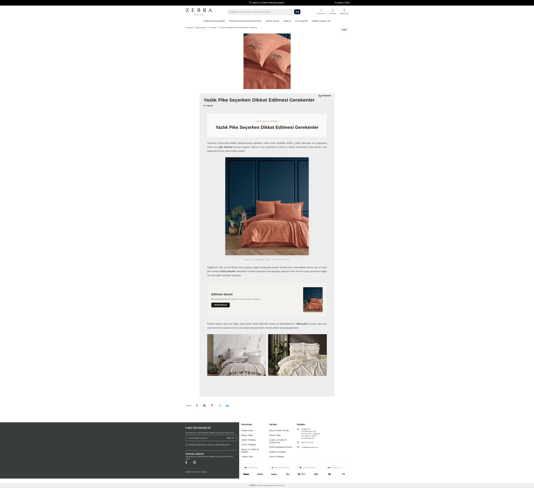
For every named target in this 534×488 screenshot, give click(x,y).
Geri (344, 30)
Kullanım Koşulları (277, 452)
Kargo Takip (247, 435)
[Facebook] (188, 464)
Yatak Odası (272, 21)
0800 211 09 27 (307, 442)
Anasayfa (189, 27)
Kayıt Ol (230, 438)
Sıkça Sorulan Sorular (279, 430)
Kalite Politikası (248, 440)
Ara (297, 12)
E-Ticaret (258, 485)
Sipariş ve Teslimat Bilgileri (250, 450)
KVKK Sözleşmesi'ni (197, 445)
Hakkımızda (247, 430)
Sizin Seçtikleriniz (214, 21)
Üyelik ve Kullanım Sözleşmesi (278, 441)
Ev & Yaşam (301, 21)
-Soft (252, 485)
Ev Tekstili (213, 27)
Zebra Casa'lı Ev (321, 21)
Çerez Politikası (276, 456)
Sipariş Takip (275, 435)
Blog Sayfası (201, 27)
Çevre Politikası (248, 444)
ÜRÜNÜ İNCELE (220, 305)
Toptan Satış (247, 456)
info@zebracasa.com (309, 447)
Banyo (287, 21)
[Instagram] (196, 464)
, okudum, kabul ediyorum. (209, 445)
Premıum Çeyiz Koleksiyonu (245, 21)
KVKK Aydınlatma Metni (280, 447)
